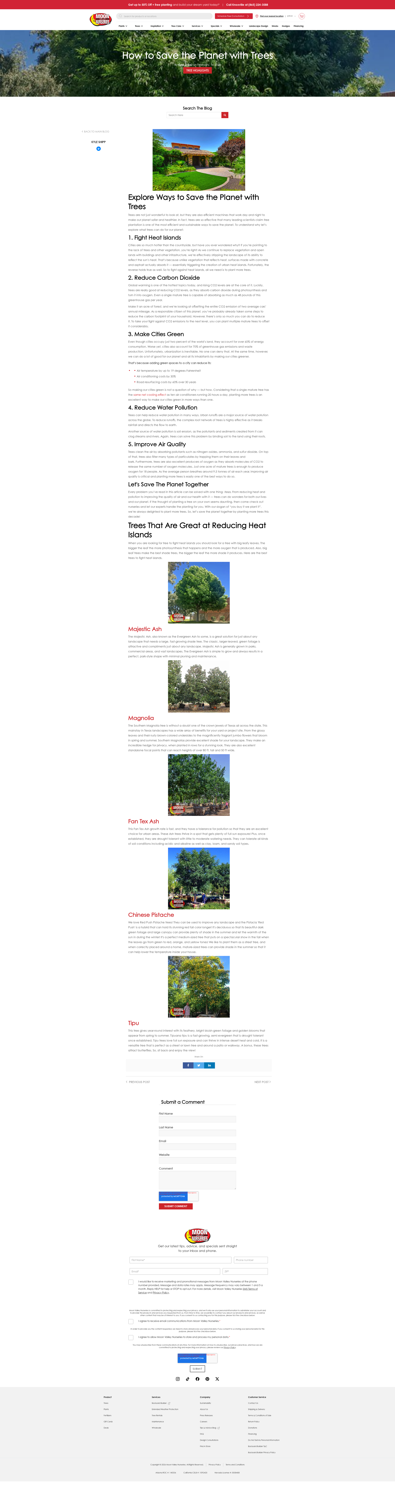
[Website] (98, 149)
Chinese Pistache (152, 914)
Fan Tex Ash (143, 821)
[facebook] (188, 1065)
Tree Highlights (197, 70)
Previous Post (139, 1082)
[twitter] (198, 1065)
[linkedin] (209, 1065)
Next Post (262, 1082)
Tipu (134, 1022)
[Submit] (224, 115)
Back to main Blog (96, 131)
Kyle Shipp (185, 64)
